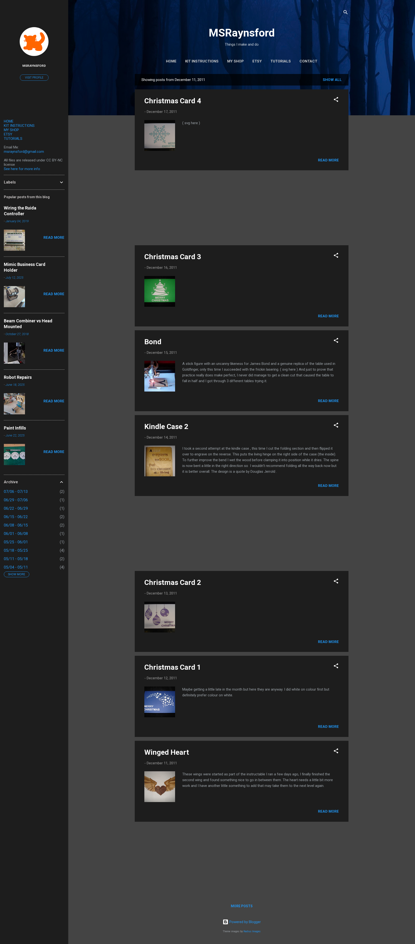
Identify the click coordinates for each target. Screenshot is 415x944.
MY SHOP (11, 130)
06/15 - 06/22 (16, 517)
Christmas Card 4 (172, 101)
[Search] (345, 13)
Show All (332, 80)
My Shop (235, 61)
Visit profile (34, 77)
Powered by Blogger (244, 922)
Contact (308, 61)
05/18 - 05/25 (16, 550)
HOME (8, 121)
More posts (242, 906)
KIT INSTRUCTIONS (19, 125)
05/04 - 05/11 (16, 567)
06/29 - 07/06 (16, 500)
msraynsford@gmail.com (24, 151)
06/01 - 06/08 (16, 533)
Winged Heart (166, 752)
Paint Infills (15, 427)
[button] (336, 100)
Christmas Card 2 (172, 582)
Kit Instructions (202, 61)
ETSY (8, 134)
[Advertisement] (241, 207)
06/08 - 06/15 (16, 525)
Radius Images (252, 931)
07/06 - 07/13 (16, 491)
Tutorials (280, 61)
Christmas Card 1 (172, 667)
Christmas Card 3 (172, 256)
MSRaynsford (242, 32)
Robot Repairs (18, 377)
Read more (328, 160)
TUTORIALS (13, 138)
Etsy (257, 61)
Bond (152, 341)
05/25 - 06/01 (16, 542)
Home (171, 61)
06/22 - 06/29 (16, 508)
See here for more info (22, 169)
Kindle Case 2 (166, 426)
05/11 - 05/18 (16, 559)
